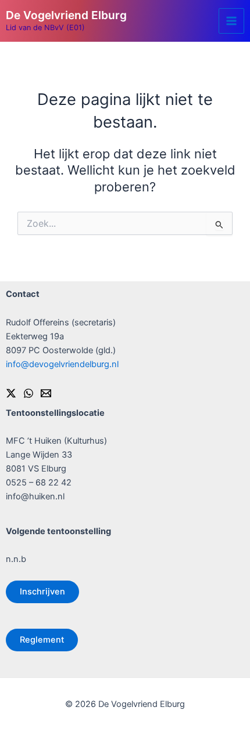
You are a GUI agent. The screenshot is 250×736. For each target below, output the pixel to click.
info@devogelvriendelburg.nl (62, 364)
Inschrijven (42, 591)
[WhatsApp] (28, 393)
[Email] (46, 393)
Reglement (42, 640)
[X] (11, 393)
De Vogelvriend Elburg (66, 15)
